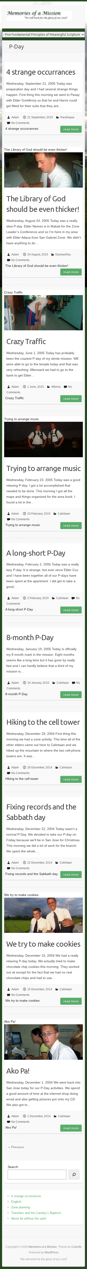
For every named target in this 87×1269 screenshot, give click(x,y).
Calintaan (64, 513)
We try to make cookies (43, 944)
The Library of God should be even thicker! (42, 203)
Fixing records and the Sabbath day (41, 811)
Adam (15, 117)
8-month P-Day (29, 637)
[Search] (74, 1174)
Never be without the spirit (28, 1218)
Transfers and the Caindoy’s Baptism (36, 1213)
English (16, 1201)
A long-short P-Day (35, 553)
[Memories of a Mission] (39, 17)
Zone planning (20, 1207)
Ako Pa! (17, 1071)
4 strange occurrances (40, 72)
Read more (71, 129)
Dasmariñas (63, 254)
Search (13, 1167)
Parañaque (67, 117)
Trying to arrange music (43, 468)
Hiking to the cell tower (43, 722)
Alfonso (56, 386)
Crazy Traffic (26, 341)
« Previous (16, 1147)
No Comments (20, 123)
